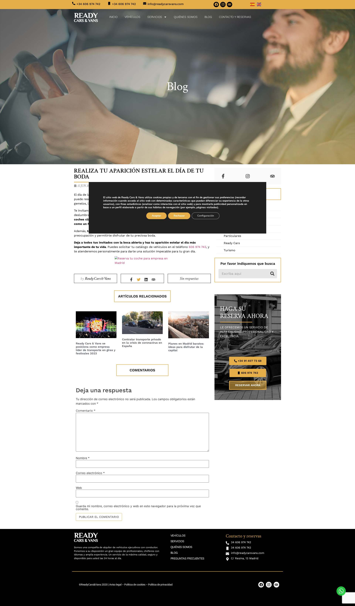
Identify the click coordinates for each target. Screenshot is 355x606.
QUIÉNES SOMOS (185, 17)
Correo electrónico (90, 472)
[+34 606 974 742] (73, 3)
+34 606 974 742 (88, 4)
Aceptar (156, 215)
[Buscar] (272, 273)
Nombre (82, 458)
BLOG (208, 17)
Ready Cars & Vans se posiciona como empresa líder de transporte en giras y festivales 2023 (95, 348)
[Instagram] (223, 4)
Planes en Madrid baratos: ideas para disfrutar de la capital (186, 347)
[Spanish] (252, 4)
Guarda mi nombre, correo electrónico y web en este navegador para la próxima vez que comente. (138, 507)
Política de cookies (134, 584)
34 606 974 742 (241, 542)
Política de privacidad (160, 584)
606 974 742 (197, 247)
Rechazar (179, 215)
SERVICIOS (154, 17)
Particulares (232, 236)
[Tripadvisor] (229, 4)
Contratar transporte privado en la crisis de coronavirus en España (142, 343)
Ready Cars (232, 243)
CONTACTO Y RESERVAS (235, 17)
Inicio (113, 17)
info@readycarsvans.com (166, 4)
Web (79, 487)
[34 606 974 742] (227, 543)
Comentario (85, 410)
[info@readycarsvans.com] (144, 3)
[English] (259, 4)
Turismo (229, 250)
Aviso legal (115, 584)
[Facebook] (216, 4)
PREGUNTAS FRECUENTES (187, 558)
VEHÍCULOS (132, 17)
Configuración (205, 215)
